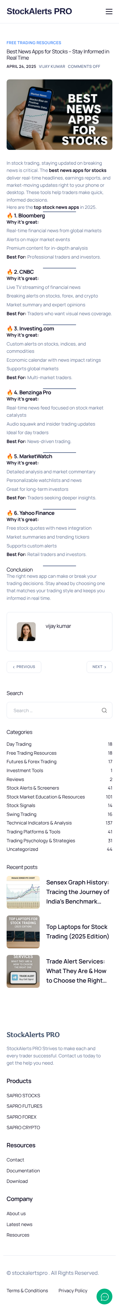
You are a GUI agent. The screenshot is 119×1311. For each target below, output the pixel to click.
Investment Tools (25, 770)
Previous (26, 666)
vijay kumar (52, 66)
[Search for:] (59, 710)
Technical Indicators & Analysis (39, 823)
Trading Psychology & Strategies (41, 841)
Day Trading (19, 744)
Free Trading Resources (34, 42)
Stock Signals (21, 805)
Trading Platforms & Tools (33, 832)
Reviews (15, 779)
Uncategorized (22, 849)
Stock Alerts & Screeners (33, 788)
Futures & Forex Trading (32, 762)
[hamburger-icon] (109, 11)
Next (97, 666)
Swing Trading (21, 814)
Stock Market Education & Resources (46, 797)
